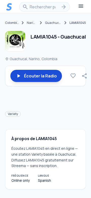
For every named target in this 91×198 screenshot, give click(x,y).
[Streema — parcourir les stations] (9, 7)
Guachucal (53, 23)
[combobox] (44, 7)
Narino (32, 23)
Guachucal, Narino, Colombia (31, 58)
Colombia (12, 23)
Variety (13, 114)
